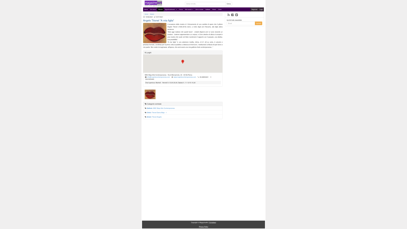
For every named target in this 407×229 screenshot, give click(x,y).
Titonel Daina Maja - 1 (159, 112)
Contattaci (212, 222)
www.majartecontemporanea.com (185, 77)
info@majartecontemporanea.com (158, 77)
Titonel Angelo (157, 117)
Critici (220, 9)
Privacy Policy (203, 227)
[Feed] (228, 14)
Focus (181, 9)
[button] (182, 62)
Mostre (160, 9)
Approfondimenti (170, 9)
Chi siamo (153, 9)
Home (146, 9)
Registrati (254, 9)
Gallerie (207, 9)
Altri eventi (188, 9)
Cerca (229, 4)
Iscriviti (258, 23)
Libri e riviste (199, 9)
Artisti (214, 9)
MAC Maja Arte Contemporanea (164, 108)
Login (261, 9)
